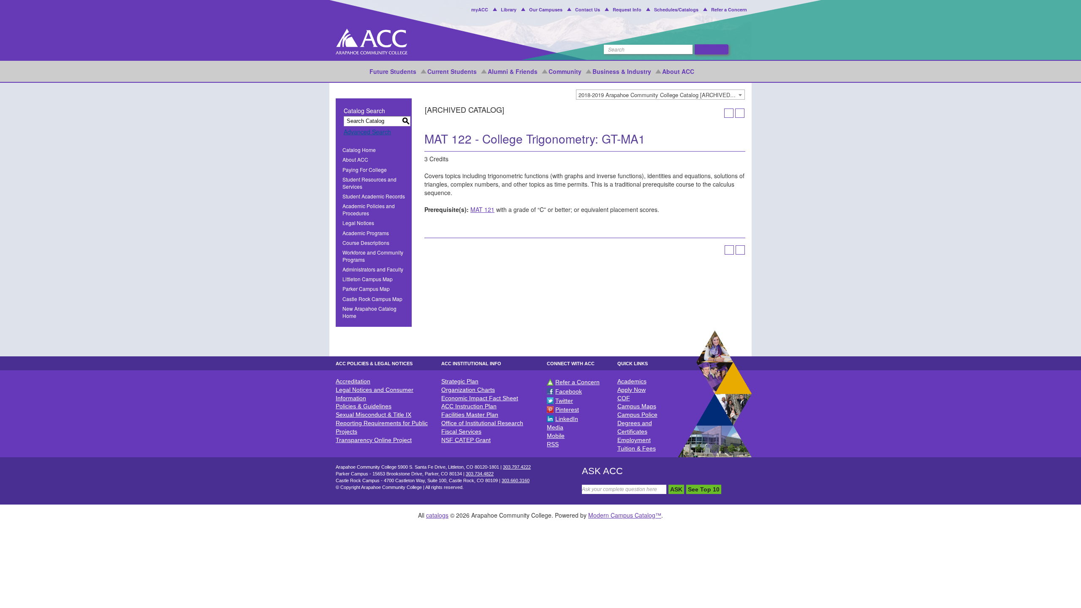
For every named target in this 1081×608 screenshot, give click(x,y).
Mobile (556, 435)
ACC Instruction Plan (469, 406)
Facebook (568, 391)
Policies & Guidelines (363, 406)
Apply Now (631, 389)
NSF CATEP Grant (466, 440)
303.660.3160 (516, 480)
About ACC (678, 71)
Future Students (392, 71)
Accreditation (353, 381)
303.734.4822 (480, 473)
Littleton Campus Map (367, 278)
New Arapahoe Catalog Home (369, 312)
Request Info (627, 9)
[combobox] (660, 95)
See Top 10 (704, 489)
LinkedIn (566, 418)
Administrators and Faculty (372, 269)
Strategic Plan (459, 381)
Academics (631, 381)
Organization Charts (468, 389)
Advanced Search (367, 132)
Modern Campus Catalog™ (624, 515)
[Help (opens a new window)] (739, 113)
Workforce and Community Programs (372, 256)
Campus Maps (636, 406)
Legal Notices (358, 222)
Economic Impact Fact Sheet (479, 398)
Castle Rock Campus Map (372, 298)
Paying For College (364, 169)
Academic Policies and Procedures (368, 209)
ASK (676, 489)
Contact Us (587, 9)
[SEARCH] (711, 49)
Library (508, 9)
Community (565, 71)
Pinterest (567, 409)
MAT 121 (482, 209)
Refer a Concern (729, 9)
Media (555, 427)
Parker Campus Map (366, 288)
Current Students (452, 71)
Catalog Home (359, 149)
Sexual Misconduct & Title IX (373, 414)
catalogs (437, 515)
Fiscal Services (461, 431)
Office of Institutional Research (482, 423)
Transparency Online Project (374, 440)
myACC (479, 9)
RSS (553, 444)
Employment (634, 440)
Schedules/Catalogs (676, 9)
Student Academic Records (373, 196)
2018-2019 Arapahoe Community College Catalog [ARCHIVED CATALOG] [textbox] (661, 95)
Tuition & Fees (636, 448)
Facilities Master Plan (469, 414)
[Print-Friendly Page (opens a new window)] (728, 113)
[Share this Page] (717, 113)
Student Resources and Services (369, 183)
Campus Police (637, 414)
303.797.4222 (517, 467)
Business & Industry (621, 71)
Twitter (564, 400)
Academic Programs (365, 232)
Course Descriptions (365, 242)
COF (623, 398)
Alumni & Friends (513, 71)
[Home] (371, 41)
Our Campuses (545, 9)
